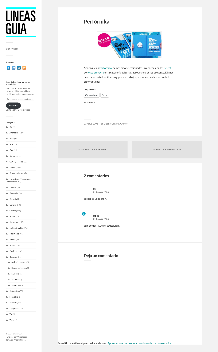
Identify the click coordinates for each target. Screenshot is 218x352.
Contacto (12, 49)
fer (94, 188)
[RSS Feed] (24, 68)
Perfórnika (105, 67)
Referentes (14, 291)
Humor (12, 216)
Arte (11, 144)
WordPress (22, 337)
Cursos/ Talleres (16, 162)
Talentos (13, 302)
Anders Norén (20, 340)
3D (10, 127)
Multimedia (14, 234)
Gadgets (13, 199)
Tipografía (13, 308)
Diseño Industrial (16, 173)
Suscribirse (13, 105)
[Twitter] (8, 68)
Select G (168, 67)
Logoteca (15, 274)
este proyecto (96, 72)
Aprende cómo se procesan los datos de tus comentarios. (140, 343)
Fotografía (13, 193)
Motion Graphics (16, 228)
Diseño (12, 167)
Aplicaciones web (18, 262)
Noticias (12, 245)
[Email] (19, 68)
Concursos (13, 156)
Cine (11, 150)
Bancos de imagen (19, 268)
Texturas (15, 279)
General (12, 205)
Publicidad (13, 251)
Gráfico (12, 210)
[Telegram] (14, 68)
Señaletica (13, 297)
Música (12, 239)
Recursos (13, 257)
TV (10, 314)
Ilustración (13, 222)
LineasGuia (18, 334)
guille (96, 215)
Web (11, 320)
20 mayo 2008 (91, 123)
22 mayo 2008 (101, 192)
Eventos (12, 187)
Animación (13, 133)
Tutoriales (15, 285)
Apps (11, 138)
